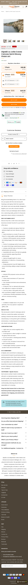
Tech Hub (3, 514)
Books (2, 519)
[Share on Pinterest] (16, 163)
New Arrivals (4, 485)
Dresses (3, 487)
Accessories (4, 495)
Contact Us (4, 534)
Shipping (3, 48)
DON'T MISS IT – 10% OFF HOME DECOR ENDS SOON (14, 2)
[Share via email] (19, 163)
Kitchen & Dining (5, 512)
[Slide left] (2, 41)
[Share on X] (11, 163)
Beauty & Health (5, 517)
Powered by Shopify (14, 581)
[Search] (23, 7)
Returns (3, 532)
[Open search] (2, 138)
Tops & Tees (4, 490)
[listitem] (14, 412)
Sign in (6, 118)
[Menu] (2, 7)
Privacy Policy (4, 537)
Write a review (14, 146)
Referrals (3, 541)
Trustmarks (4, 544)
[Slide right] (26, 41)
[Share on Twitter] (14, 163)
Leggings (3, 492)
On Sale (3, 497)
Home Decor (4, 505)
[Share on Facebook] (9, 163)
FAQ (2, 527)
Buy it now (14, 104)
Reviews (3, 539)
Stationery (4, 507)
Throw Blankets (5, 509)
